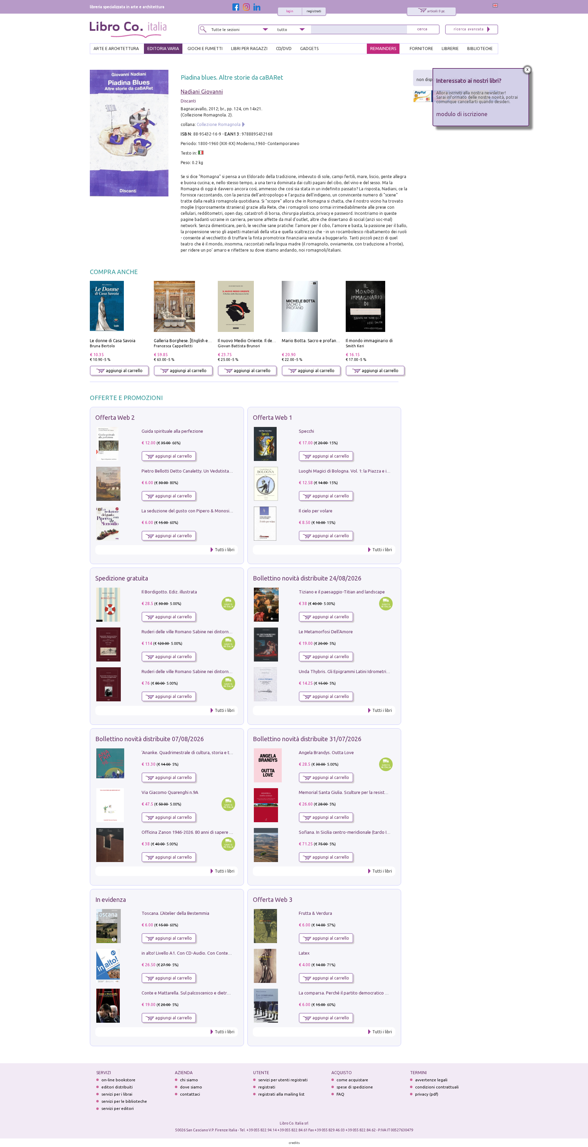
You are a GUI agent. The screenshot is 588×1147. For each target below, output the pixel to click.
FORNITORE (421, 48)
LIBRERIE (450, 48)
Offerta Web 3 (272, 899)
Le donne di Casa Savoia (112, 340)
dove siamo (191, 1087)
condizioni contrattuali (437, 1087)
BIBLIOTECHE (480, 48)
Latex (304, 953)
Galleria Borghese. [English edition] (187, 340)
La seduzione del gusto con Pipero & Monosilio (188, 510)
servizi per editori (117, 1108)
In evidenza (110, 899)
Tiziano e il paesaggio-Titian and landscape (342, 591)
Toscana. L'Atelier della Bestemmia (175, 913)
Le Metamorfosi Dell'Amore (326, 631)
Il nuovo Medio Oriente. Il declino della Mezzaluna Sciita (271, 340)
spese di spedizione (355, 1087)
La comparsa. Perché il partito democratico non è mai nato (356, 992)
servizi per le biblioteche (124, 1101)
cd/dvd (284, 48)
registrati (314, 11)
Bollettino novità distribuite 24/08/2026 (307, 578)
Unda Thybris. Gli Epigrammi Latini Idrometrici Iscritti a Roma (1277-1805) (371, 671)
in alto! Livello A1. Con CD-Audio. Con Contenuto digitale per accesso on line (217, 953)
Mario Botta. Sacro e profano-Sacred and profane (330, 340)
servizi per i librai (116, 1094)
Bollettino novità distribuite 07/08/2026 (149, 738)
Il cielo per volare (315, 510)
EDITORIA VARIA (163, 48)
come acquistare (352, 1080)
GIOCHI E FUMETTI (205, 48)
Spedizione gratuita (121, 578)
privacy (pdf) (426, 1094)
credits (294, 1143)
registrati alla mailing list (281, 1094)
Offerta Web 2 (115, 417)
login (289, 11)
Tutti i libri (224, 549)
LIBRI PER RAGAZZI (249, 48)
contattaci (190, 1094)
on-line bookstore (118, 1080)
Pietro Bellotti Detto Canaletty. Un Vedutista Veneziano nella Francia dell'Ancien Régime (228, 470)
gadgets (309, 48)
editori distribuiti (117, 1087)
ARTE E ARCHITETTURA (116, 48)
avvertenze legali (431, 1080)
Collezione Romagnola (219, 124)
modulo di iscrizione (462, 114)
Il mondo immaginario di (369, 340)
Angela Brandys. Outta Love (326, 752)
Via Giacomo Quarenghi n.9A (170, 792)
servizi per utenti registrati (283, 1080)
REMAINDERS (383, 48)
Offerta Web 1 (272, 417)
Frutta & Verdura (315, 913)
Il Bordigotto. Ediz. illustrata (169, 591)
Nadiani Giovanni (202, 92)
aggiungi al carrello (124, 370)
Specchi (306, 431)
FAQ (340, 1094)
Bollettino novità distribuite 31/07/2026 (307, 738)
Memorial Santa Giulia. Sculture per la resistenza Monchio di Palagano (368, 792)
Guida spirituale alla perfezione (172, 431)
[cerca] (422, 29)
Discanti (188, 101)
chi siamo (189, 1080)
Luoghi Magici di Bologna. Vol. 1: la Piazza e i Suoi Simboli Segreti (363, 470)
